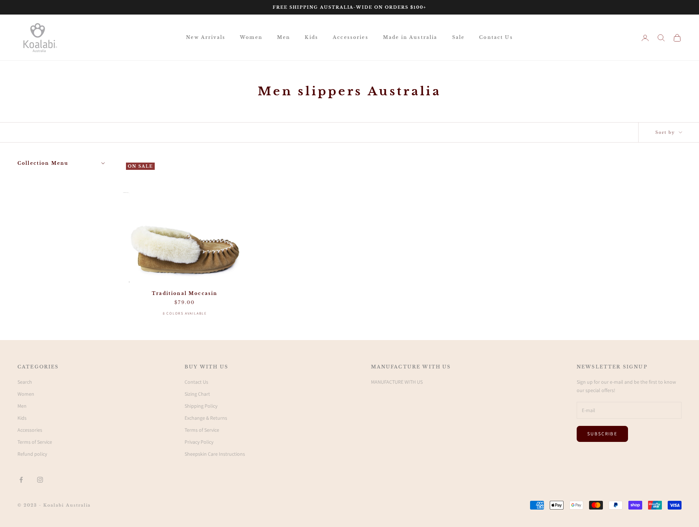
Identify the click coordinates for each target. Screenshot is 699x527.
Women (251, 37)
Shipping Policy (201, 406)
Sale (458, 37)
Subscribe (602, 434)
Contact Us (496, 37)
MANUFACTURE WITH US (397, 382)
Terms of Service (34, 442)
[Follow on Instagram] (40, 479)
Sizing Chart (197, 394)
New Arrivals (205, 37)
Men (283, 37)
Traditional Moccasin (184, 293)
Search (24, 382)
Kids (311, 37)
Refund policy (32, 454)
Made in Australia (410, 37)
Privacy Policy (199, 442)
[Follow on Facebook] (21, 479)
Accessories (350, 37)
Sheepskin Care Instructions (215, 454)
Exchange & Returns (206, 418)
